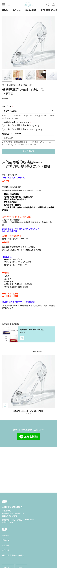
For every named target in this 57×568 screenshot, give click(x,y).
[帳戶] (47, 4)
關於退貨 (6, 546)
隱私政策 (6, 540)
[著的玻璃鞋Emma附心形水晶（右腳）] (28, 381)
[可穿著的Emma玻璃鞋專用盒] (10, 334)
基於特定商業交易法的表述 (13, 556)
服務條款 (6, 536)
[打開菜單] (3, 4)
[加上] (22, 338)
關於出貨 (6, 550)
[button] (9, 4)
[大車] (53, 4)
